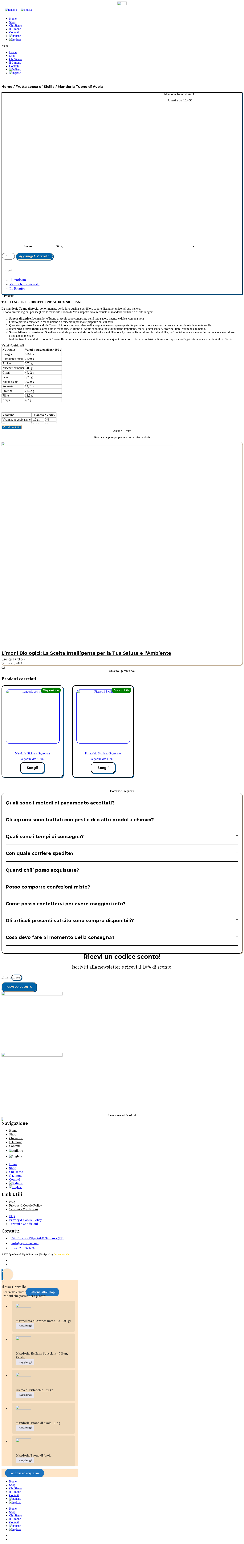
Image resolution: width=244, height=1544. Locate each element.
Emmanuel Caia (62, 1254)
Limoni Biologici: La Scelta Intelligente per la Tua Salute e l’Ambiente (86, 653)
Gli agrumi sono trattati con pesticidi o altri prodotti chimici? (80, 819)
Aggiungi (25, 1325)
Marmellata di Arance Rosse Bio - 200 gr (43, 1321)
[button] (122, 46)
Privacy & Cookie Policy (25, 1205)
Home (13, 18)
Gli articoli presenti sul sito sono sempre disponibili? (70, 920)
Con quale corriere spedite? (40, 853)
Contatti (14, 32)
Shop (12, 22)
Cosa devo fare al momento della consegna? (60, 937)
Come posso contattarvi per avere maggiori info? (65, 903)
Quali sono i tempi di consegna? (45, 836)
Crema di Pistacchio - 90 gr (34, 1390)
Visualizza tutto (11, 427)
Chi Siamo (15, 25)
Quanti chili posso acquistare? (42, 870)
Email (6, 977)
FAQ (12, 1202)
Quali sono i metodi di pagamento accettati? (60, 803)
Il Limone (15, 29)
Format (28, 246)
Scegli (32, 768)
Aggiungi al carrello (34, 256)
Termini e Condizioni (23, 1209)
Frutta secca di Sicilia (35, 87)
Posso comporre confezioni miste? (48, 887)
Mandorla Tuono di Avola (33, 1455)
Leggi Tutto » (13, 659)
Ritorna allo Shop (42, 1292)
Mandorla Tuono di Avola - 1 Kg (38, 1423)
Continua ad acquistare (25, 1473)
